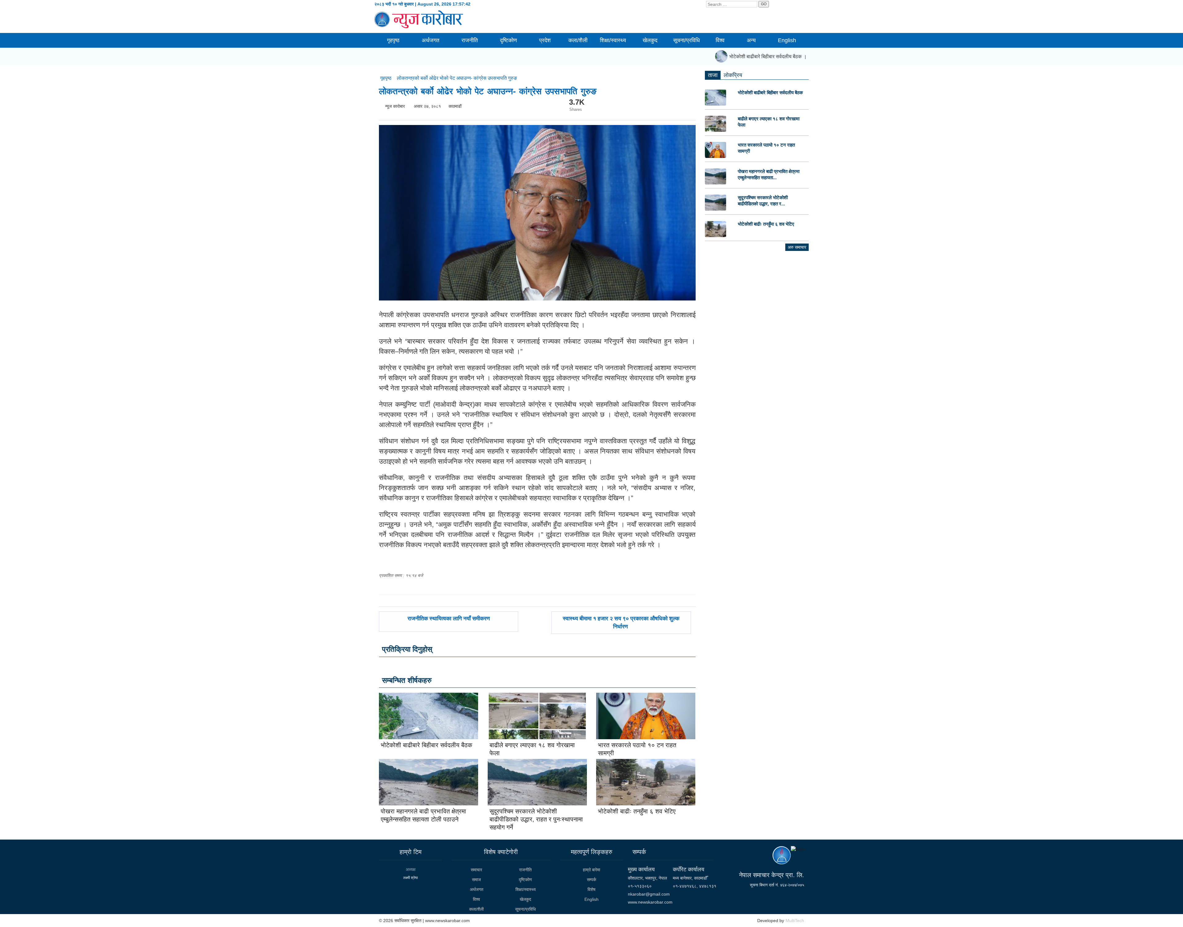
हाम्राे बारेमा (591, 869)
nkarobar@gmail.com (649, 894)
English (787, 40)
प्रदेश (545, 40)
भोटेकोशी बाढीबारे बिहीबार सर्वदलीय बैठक (751, 56)
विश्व (720, 40)
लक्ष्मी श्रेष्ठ (410, 878)
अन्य (751, 40)
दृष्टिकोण (508, 40)
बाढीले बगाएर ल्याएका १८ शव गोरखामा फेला (768, 121)
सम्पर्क (591, 879)
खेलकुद (650, 40)
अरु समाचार (797, 247)
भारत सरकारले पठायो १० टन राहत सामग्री (766, 148)
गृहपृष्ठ (393, 40)
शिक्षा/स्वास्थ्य (613, 40)
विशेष (591, 889)
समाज (476, 879)
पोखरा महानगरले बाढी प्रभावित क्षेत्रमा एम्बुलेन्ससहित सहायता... (768, 174)
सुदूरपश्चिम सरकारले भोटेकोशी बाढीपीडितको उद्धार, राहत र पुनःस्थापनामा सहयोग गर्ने (536, 819)
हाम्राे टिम (410, 851)
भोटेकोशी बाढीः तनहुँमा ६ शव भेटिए (637, 811)
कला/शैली (577, 40)
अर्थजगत (430, 40)
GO (763, 4)
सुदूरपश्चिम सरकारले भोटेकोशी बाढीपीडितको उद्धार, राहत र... (763, 200)
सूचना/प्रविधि (686, 40)
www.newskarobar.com (650, 902)
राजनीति (469, 40)
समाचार (476, 869)
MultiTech (795, 920)
